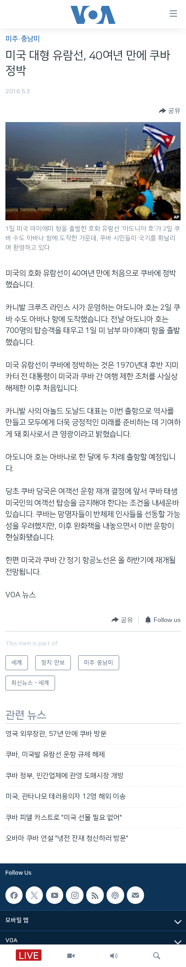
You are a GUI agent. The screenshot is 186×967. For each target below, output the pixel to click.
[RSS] (94, 895)
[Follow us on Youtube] (54, 895)
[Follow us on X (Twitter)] (34, 895)
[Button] (170, 111)
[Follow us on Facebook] (14, 895)
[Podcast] (115, 895)
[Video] (70, 955)
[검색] (156, 955)
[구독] (135, 895)
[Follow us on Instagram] (74, 895)
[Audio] (113, 955)
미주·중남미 (22, 39)
